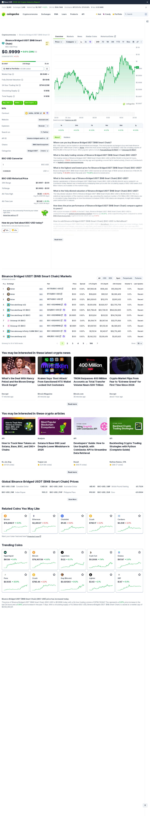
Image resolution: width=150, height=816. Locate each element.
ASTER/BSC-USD (54, 289)
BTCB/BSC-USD (53, 294)
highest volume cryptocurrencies (70, 162)
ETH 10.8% (85, 7)
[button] (43, 119)
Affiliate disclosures (8, 279)
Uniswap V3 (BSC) (129, 150)
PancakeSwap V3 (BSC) (109, 150)
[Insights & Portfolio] (147, 21)
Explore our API (70, 120)
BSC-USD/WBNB (53, 305)
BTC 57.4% (77, 7)
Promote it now (33, 536)
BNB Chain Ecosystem (61, 216)
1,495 (23, 7)
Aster (82, 148)
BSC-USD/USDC (53, 320)
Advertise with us (9, 215)
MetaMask (105, 224)
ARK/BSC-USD (53, 336)
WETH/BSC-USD (53, 299)
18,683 (8, 7)
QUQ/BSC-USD (53, 310)
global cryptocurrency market (80, 214)
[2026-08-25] (133, 42)
